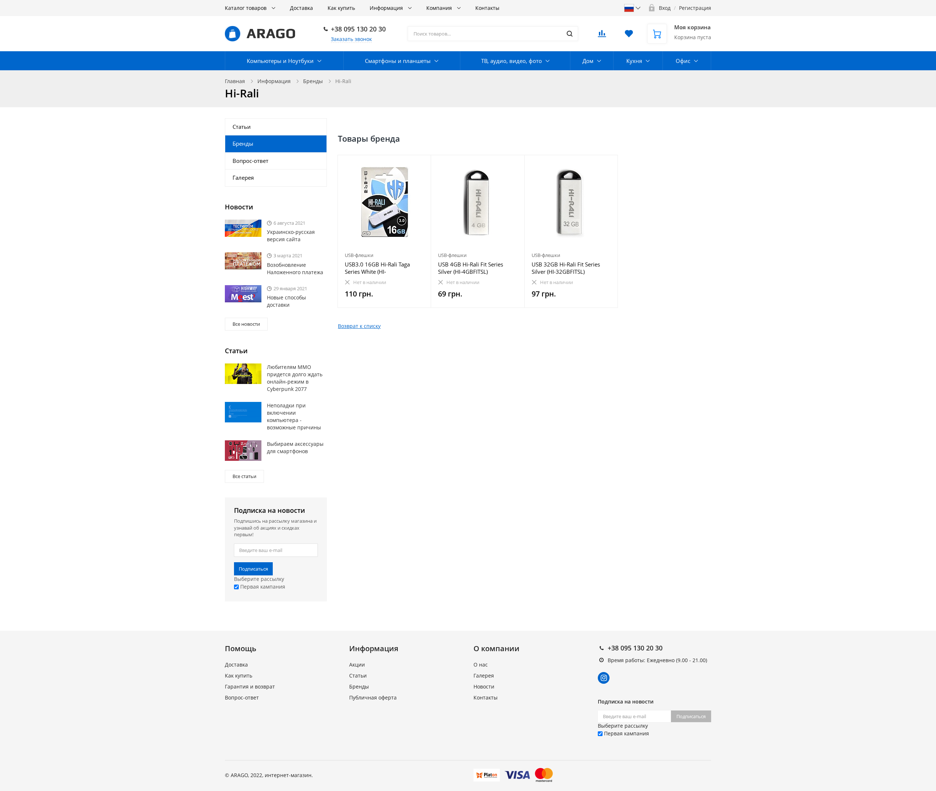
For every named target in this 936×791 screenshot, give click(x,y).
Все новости (246, 324)
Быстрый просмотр (384, 202)
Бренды (313, 81)
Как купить (341, 7)
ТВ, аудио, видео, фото (511, 60)
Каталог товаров (246, 7)
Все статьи (244, 476)
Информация (387, 7)
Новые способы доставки (286, 301)
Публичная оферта (373, 697)
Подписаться (253, 569)
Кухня (634, 60)
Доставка (301, 7)
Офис (683, 60)
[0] (602, 35)
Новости (483, 686)
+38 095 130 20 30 (358, 29)
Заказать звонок (351, 39)
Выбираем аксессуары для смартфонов (295, 447)
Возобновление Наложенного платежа (295, 268)
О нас (480, 664)
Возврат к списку (359, 325)
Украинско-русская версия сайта (291, 235)
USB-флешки (359, 255)
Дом (587, 60)
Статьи (242, 126)
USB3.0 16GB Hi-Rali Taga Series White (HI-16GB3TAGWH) (377, 268)
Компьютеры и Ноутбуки (280, 60)
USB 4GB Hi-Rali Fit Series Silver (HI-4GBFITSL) (470, 268)
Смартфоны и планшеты (398, 60)
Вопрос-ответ (250, 160)
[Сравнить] (421, 164)
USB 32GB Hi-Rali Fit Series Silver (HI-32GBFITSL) (566, 268)
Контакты (487, 7)
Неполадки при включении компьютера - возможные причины (294, 416)
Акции (357, 664)
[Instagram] (603, 678)
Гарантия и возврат (250, 686)
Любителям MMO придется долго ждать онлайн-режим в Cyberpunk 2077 (294, 377)
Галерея (243, 177)
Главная (235, 81)
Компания (439, 7)
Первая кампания (262, 586)
